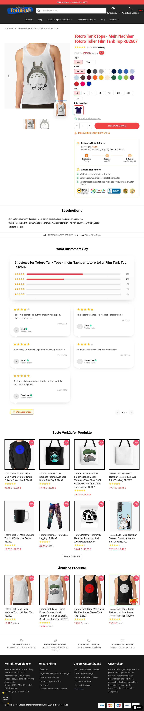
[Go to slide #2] (44, 124)
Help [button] (139, 707)
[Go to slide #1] (30, 124)
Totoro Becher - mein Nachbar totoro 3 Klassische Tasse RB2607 (19, 538)
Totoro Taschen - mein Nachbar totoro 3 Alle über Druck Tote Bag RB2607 (52, 477)
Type (76, 57)
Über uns (44, 669)
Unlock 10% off (5, 698)
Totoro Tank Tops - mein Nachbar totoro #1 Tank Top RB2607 (18, 612)
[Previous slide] (9, 76)
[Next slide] (65, 76)
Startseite (9, 28)
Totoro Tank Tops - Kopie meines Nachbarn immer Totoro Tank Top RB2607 (121, 612)
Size (76, 88)
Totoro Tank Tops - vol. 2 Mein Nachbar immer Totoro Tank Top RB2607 (89, 612)
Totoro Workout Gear (27, 28)
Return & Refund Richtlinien (86, 677)
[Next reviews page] (131, 412)
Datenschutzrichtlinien (49, 677)
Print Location (80, 103)
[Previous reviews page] (117, 412)
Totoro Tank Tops (49, 28)
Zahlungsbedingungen (84, 673)
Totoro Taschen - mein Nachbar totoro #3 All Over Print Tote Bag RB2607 (122, 477)
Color (76, 66)
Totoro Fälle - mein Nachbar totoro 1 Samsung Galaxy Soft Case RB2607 (123, 538)
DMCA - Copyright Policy (50, 681)
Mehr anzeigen (72, 557)
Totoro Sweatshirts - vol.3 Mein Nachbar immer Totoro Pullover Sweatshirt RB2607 (18, 477)
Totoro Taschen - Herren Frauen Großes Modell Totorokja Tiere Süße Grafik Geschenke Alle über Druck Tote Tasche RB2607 (87, 480)
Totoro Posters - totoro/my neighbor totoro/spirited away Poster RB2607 (87, 538)
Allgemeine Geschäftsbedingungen (55, 673)
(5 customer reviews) (96, 47)
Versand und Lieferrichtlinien (87, 669)
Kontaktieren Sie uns (83, 681)
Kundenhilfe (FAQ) (82, 685)
